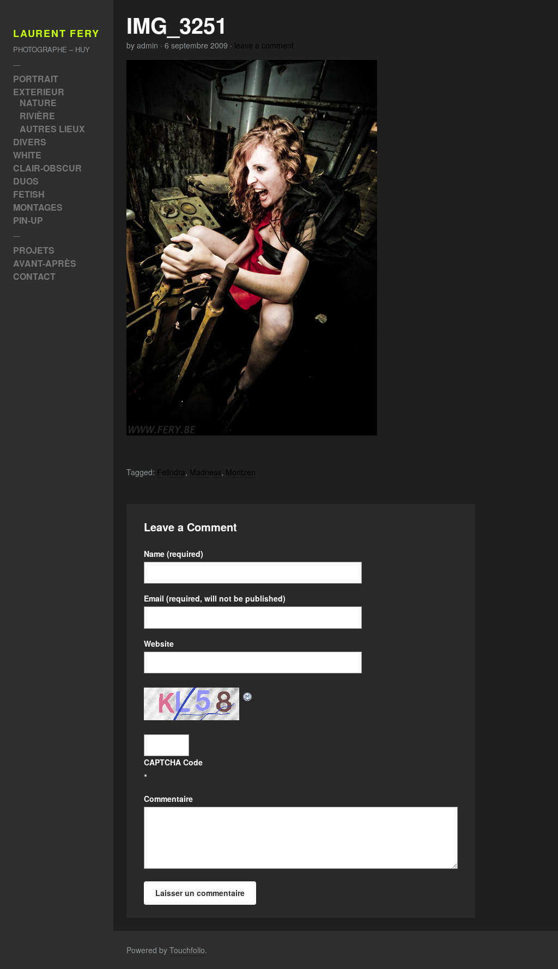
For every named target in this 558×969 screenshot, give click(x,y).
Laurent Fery (56, 33)
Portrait (35, 78)
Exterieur (38, 91)
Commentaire (168, 798)
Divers (29, 142)
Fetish (29, 194)
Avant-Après (44, 263)
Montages (38, 207)
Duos (26, 181)
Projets (33, 250)
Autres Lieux (52, 128)
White (27, 155)
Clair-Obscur (47, 168)
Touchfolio (187, 950)
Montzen (241, 472)
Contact (34, 276)
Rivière (37, 115)
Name (173, 553)
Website (159, 643)
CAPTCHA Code (173, 762)
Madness (205, 472)
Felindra (171, 472)
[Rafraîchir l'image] (248, 694)
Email (215, 598)
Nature (38, 102)
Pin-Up (28, 220)
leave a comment (264, 45)
